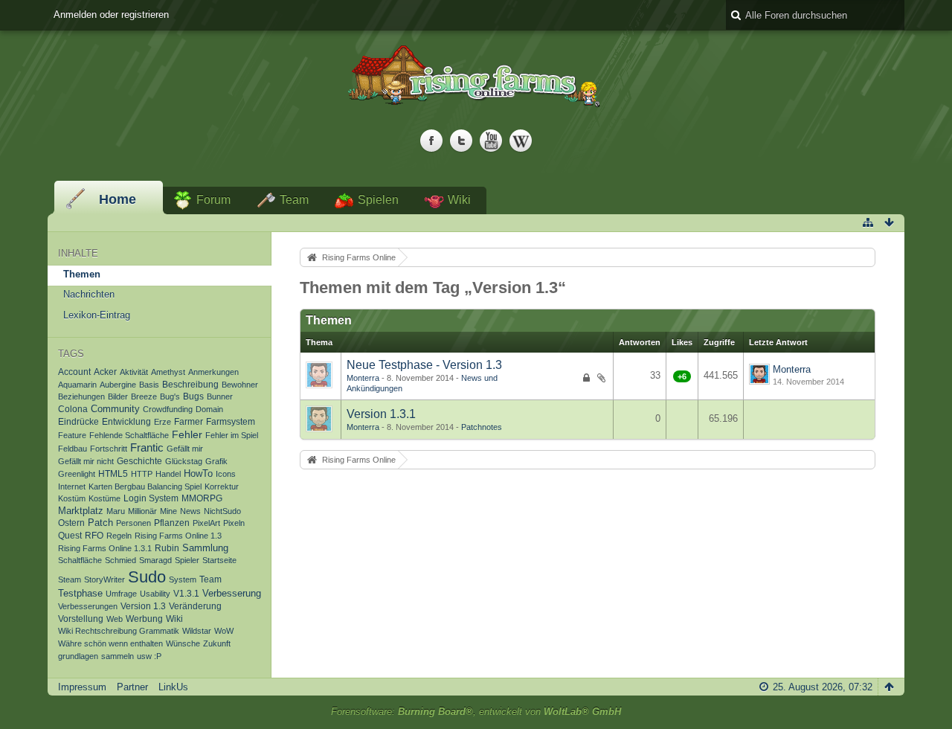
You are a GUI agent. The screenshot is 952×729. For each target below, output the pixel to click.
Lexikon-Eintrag (96, 315)
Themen (81, 274)
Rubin (167, 548)
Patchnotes (481, 427)
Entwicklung (126, 421)
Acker (105, 371)
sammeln (117, 656)
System (182, 579)
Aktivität (134, 371)
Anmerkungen (213, 371)
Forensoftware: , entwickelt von (476, 711)
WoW (224, 630)
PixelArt (206, 522)
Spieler (187, 560)
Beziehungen (81, 396)
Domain (209, 409)
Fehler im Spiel (231, 435)
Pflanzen (172, 522)
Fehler (187, 434)
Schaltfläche (80, 560)
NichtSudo (222, 511)
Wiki (459, 199)
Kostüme (104, 498)
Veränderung (195, 606)
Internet (72, 486)
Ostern (71, 522)
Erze (162, 421)
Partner (132, 687)
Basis (149, 384)
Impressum (82, 687)
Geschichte (139, 461)
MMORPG (201, 498)
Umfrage (121, 593)
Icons (226, 473)
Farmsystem (230, 421)
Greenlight (76, 473)
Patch (100, 523)
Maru (115, 511)
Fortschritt (108, 448)
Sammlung (205, 548)
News (190, 511)
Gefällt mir (185, 448)
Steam (69, 579)
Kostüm (72, 498)
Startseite (219, 560)
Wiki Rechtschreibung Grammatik (118, 630)
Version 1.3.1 (381, 414)
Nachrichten (89, 294)
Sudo (147, 577)
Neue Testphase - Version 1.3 (424, 365)
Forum (213, 199)
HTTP (141, 473)
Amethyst (168, 371)
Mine (168, 511)
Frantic (147, 448)
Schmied (120, 560)
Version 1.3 (143, 606)
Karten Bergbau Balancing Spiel (145, 486)
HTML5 (113, 473)
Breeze (144, 396)
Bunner (220, 396)
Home (117, 199)
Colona (73, 409)
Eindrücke (78, 421)
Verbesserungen (88, 606)
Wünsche (183, 643)
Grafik (216, 461)
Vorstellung (80, 619)
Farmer (188, 421)
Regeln (119, 535)
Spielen (378, 199)
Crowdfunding (168, 409)
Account (74, 371)
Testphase (80, 593)
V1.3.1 (186, 593)
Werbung (144, 618)
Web (114, 618)
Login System (150, 498)
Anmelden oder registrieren (111, 14)
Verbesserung (231, 593)
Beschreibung (190, 384)
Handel (168, 473)
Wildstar (196, 630)
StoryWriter (104, 579)
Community (115, 408)
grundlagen (78, 656)
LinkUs (173, 687)
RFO (94, 535)
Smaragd (155, 560)
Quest (70, 535)
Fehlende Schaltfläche (129, 435)
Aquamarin (77, 384)
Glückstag (183, 461)
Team (294, 199)
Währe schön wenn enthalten (110, 643)
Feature (72, 435)
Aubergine (118, 384)
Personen (133, 522)
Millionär (142, 511)
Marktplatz (80, 511)
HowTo (198, 474)
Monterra (363, 377)
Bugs (193, 396)
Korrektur (222, 486)
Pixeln (234, 522)
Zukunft (217, 643)
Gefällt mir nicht (86, 461)
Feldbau (72, 448)
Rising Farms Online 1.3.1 (105, 548)
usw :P (149, 656)
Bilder (118, 396)
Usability (155, 593)
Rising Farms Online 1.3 (178, 535)
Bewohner (240, 384)
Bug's (170, 396)
